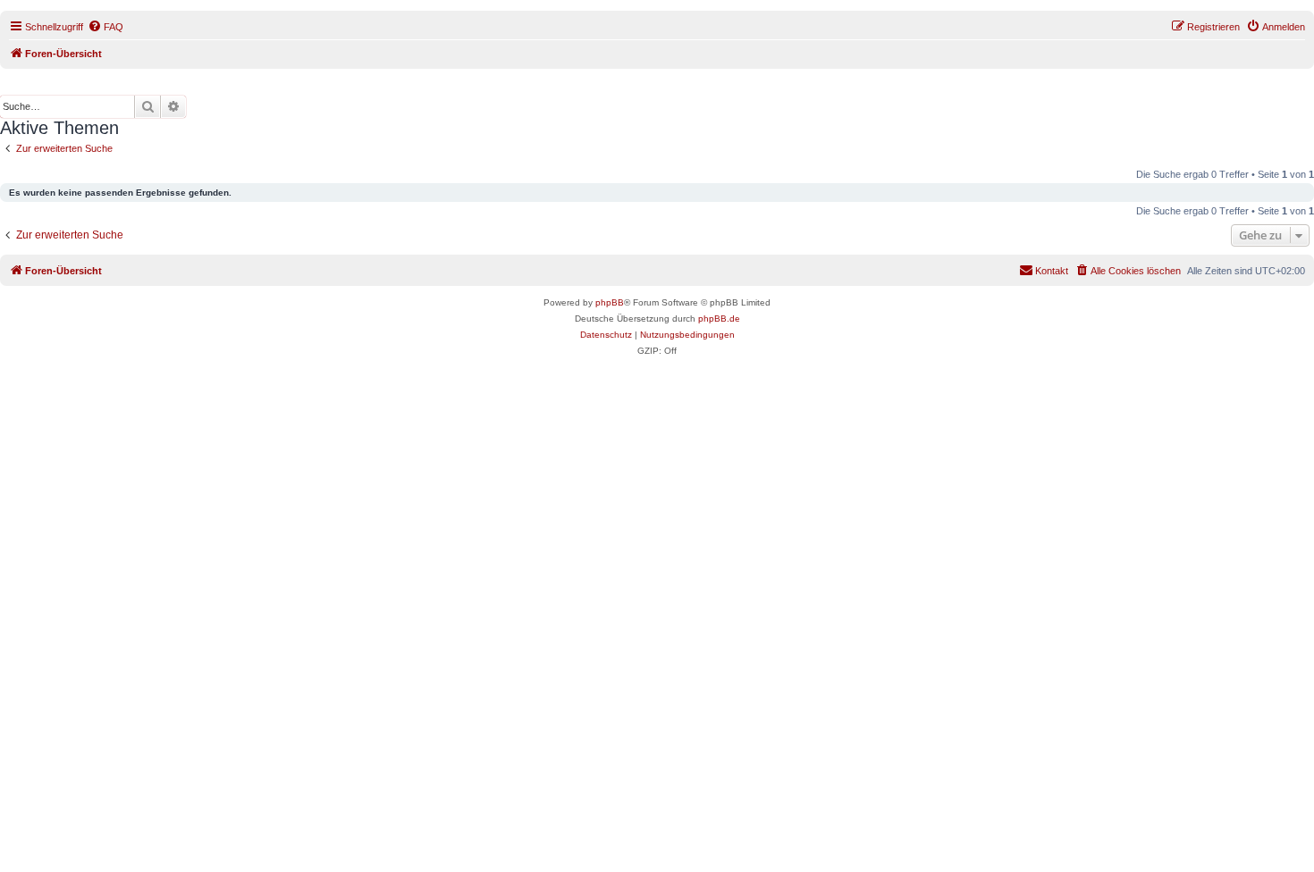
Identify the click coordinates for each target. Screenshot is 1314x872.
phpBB (609, 302)
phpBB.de (719, 318)
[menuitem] (105, 27)
